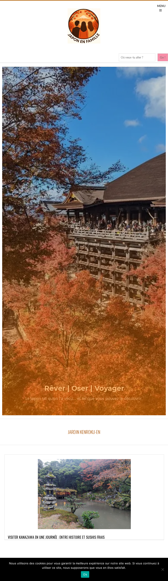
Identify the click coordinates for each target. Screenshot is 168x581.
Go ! (163, 57)
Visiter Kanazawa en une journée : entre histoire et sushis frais (56, 537)
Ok (85, 574)
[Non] (162, 569)
